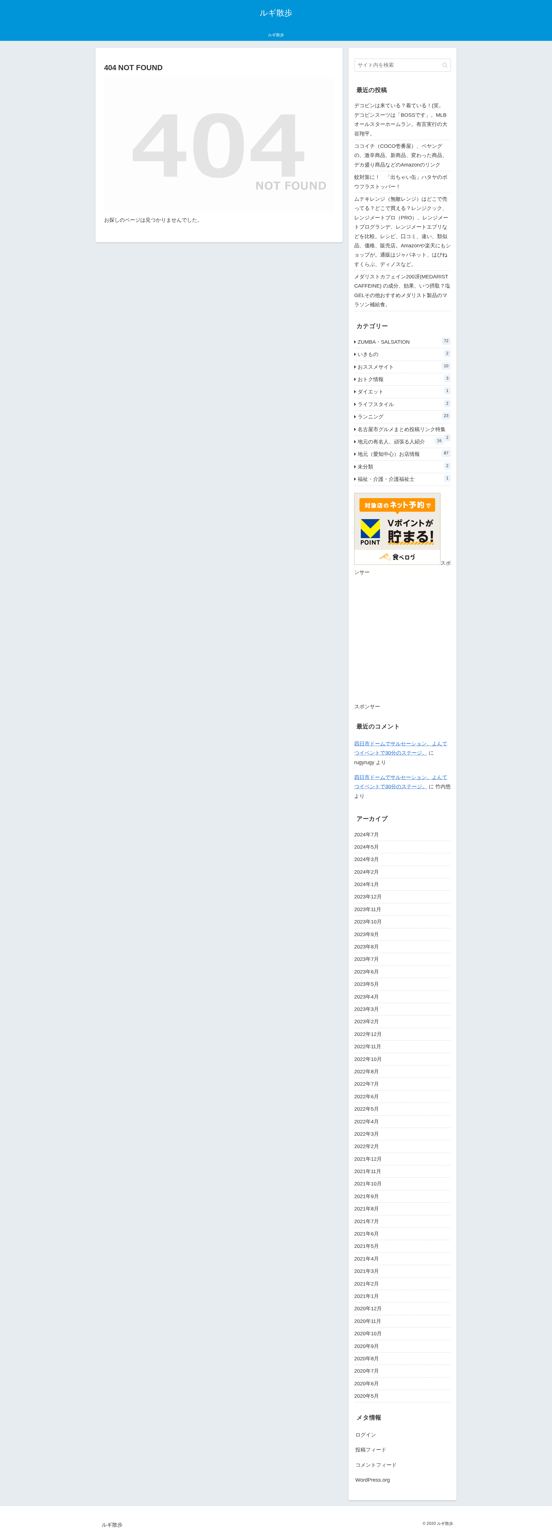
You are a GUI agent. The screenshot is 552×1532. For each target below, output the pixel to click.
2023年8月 (366, 947)
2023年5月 (366, 984)
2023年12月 (368, 897)
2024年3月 (366, 859)
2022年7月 (366, 1084)
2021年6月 (366, 1234)
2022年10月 (368, 1059)
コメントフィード (376, 1465)
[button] (445, 65)
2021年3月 (366, 1271)
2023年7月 (366, 959)
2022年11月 (367, 1046)
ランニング (403, 416)
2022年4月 (366, 1121)
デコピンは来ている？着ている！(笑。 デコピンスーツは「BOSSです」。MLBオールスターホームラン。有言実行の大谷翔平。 (401, 119)
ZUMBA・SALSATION (403, 341)
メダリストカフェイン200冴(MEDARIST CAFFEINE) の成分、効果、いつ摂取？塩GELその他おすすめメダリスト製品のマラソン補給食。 (402, 290)
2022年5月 (366, 1109)
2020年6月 (366, 1383)
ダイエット (403, 391)
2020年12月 (368, 1308)
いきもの (403, 354)
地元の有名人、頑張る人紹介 (400, 441)
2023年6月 (366, 972)
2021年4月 (366, 1259)
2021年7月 (366, 1221)
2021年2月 (366, 1284)
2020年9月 (366, 1346)
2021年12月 (368, 1159)
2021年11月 (367, 1171)
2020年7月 (366, 1371)
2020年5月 (366, 1396)
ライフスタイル (403, 404)
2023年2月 (366, 1021)
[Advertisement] (402, 643)
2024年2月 (366, 872)
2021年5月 (366, 1246)
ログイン (365, 1435)
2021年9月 (366, 1196)
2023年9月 (366, 934)
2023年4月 (366, 997)
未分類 (403, 466)
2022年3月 (366, 1134)
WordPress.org (372, 1480)
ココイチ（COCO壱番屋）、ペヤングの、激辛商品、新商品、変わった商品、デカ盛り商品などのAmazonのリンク (400, 155)
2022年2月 (366, 1146)
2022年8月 (366, 1071)
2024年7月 (366, 834)
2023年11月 (367, 909)
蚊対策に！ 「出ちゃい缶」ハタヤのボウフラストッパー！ (400, 181)
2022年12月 (368, 1034)
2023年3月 (366, 1009)
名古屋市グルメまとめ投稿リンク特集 (403, 431)
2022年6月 (366, 1096)
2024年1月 (366, 884)
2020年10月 (368, 1333)
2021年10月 (368, 1184)
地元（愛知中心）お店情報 (403, 454)
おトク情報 (403, 379)
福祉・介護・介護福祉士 (403, 479)
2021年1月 (366, 1296)
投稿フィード (370, 1450)
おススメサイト (403, 367)
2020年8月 (366, 1358)
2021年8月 (366, 1209)
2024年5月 (366, 847)
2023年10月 (368, 922)
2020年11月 (367, 1321)
